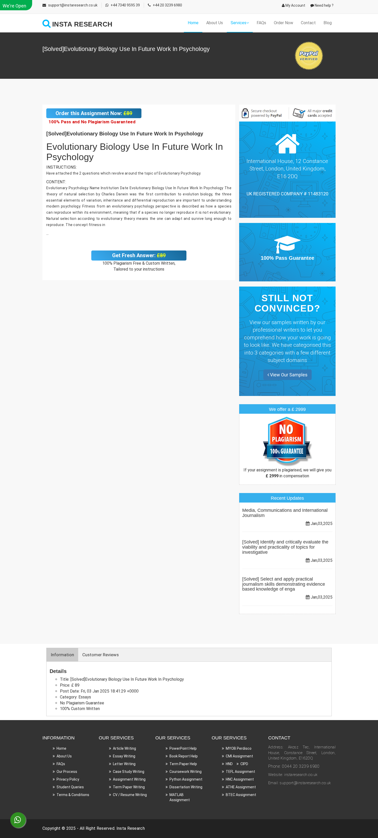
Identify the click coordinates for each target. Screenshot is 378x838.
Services (238, 22)
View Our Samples (288, 374)
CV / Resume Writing (130, 795)
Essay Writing (124, 756)
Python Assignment (185, 779)
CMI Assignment (239, 756)
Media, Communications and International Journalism (285, 513)
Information (62, 654)
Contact (308, 22)
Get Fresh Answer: (139, 255)
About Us (214, 22)
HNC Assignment (240, 779)
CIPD (244, 764)
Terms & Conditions (73, 795)
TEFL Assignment (240, 772)
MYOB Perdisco (238, 748)
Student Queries (70, 787)
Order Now (283, 22)
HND (229, 764)
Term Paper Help (183, 764)
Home (193, 22)
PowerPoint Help (183, 748)
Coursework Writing (185, 772)
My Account (295, 5)
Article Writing (124, 748)
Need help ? (324, 5)
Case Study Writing (128, 772)
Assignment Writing (129, 779)
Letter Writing (124, 764)
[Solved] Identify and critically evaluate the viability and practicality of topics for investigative (285, 547)
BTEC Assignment (241, 795)
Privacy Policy (68, 779)
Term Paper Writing (129, 787)
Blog (327, 22)
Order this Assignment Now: (94, 113)
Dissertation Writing (185, 787)
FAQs (261, 22)
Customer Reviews (100, 654)
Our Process (67, 772)
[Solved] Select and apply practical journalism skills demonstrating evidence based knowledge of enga (283, 584)
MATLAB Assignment (179, 797)
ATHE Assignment (241, 787)
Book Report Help (183, 756)
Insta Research (130, 828)
